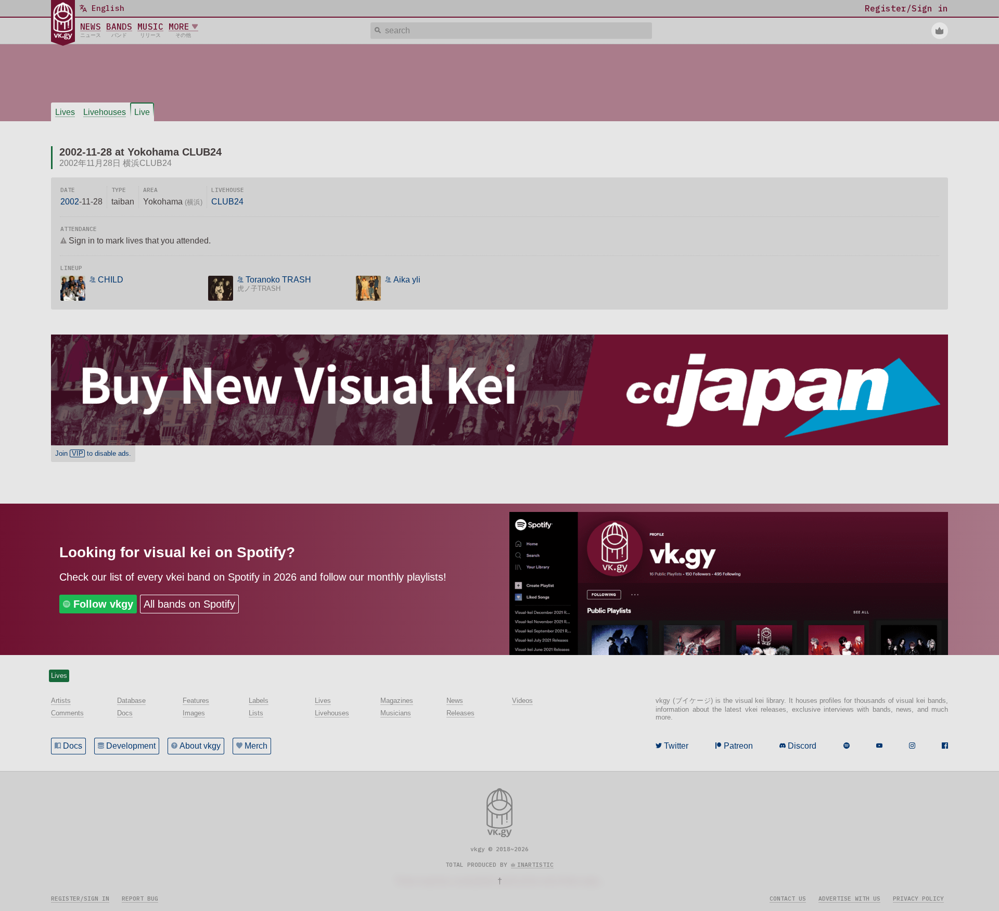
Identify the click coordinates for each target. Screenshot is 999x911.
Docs (72, 745)
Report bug (140, 898)
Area (150, 190)
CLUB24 (227, 201)
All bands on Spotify (189, 604)
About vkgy (200, 745)
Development (131, 745)
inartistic (535, 864)
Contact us (788, 898)
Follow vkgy (103, 604)
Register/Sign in (80, 898)
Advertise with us (849, 898)
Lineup (71, 268)
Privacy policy (918, 898)
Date (67, 190)
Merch (256, 745)
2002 (69, 201)
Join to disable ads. (93, 453)
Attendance (78, 229)
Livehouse (227, 190)
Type (118, 190)
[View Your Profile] (939, 30)
